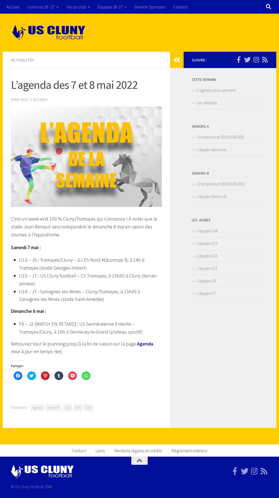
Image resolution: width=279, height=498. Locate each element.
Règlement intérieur (190, 450)
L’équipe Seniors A (211, 149)
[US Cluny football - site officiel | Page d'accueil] (49, 33)
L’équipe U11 (207, 268)
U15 (78, 407)
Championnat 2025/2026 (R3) (220, 137)
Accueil (13, 7)
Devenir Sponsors (150, 7)
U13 (67, 407)
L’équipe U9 (206, 280)
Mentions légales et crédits (138, 450)
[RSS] (265, 59)
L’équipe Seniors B (212, 196)
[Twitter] (247, 59)
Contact (180, 7)
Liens (100, 450)
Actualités (22, 60)
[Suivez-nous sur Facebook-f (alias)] (238, 59)
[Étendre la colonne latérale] (177, 60)
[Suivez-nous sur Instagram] (256, 59)
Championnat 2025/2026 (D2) (220, 184)
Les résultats (207, 102)
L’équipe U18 (207, 230)
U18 (88, 407)
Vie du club (76, 7)
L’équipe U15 (207, 243)
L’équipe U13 (207, 255)
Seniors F (53, 407)
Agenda (145, 344)
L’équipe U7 (206, 293)
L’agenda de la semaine (216, 90)
